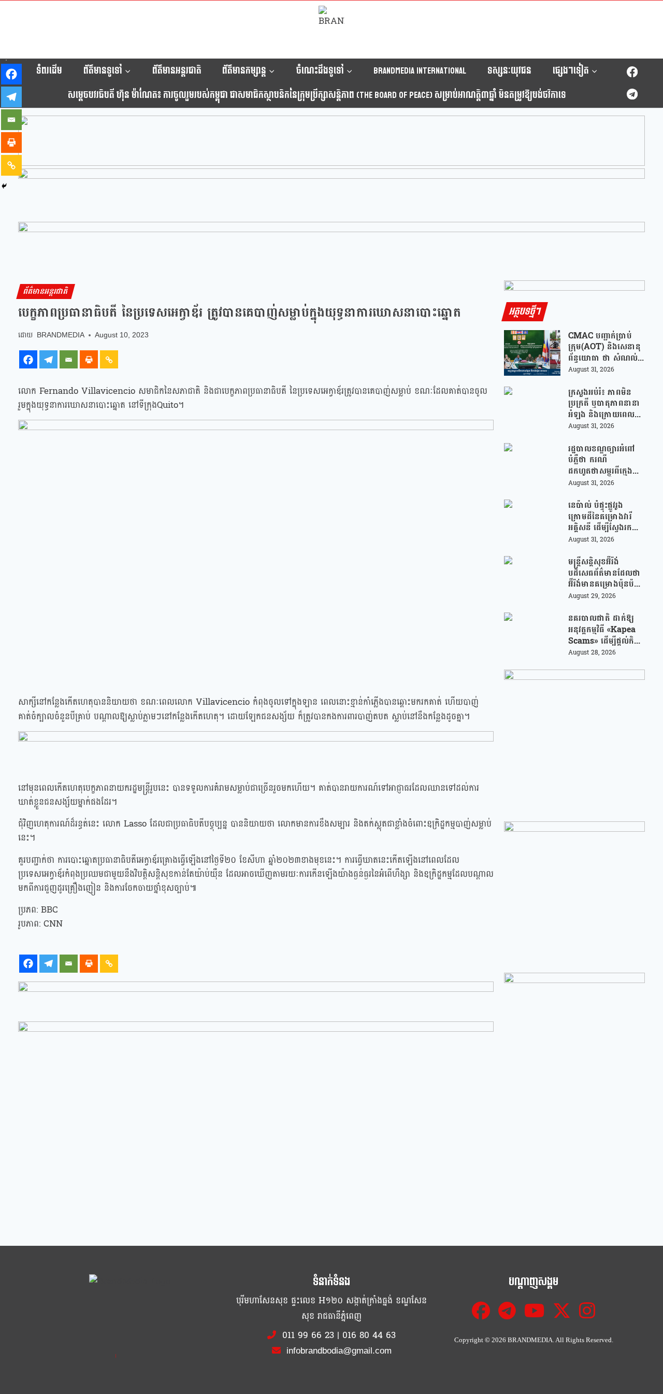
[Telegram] (632, 94)
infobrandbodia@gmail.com (338, 1351)
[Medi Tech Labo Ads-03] (574, 891)
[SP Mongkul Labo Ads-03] (574, 1043)
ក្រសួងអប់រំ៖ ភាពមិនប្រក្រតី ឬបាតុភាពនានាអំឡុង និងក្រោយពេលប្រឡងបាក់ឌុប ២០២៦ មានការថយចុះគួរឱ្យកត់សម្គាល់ (604, 403)
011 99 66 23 (308, 1335)
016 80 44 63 (369, 1335)
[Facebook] (632, 72)
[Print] (89, 359)
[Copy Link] (109, 359)
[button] (331, 141)
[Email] (69, 359)
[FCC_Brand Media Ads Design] (256, 1000)
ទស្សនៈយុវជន (509, 71)
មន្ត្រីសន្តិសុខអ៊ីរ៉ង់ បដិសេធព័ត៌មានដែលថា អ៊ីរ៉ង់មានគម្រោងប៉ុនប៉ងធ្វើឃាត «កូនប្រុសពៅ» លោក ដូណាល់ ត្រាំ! (604, 573)
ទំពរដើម (49, 71)
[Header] (256, 1040)
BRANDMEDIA (60, 335)
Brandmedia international (419, 71)
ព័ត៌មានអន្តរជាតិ (176, 71)
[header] (256, 750)
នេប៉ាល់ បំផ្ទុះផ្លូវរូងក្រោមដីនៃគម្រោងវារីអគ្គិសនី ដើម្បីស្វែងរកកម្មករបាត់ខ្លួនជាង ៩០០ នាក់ (605, 516)
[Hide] (4, 186)
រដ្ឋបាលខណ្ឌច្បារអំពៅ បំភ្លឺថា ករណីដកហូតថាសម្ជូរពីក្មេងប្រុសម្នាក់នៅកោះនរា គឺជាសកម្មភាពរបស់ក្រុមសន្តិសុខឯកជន (604, 460)
